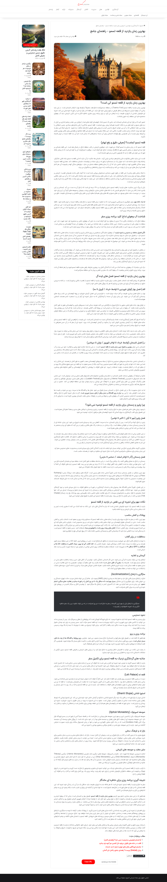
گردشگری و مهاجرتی (132, 26)
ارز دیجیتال (144, 15)
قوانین (107, 9)
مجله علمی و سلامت (116, 15)
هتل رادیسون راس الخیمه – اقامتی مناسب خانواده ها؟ (26, 250)
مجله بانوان (104, 15)
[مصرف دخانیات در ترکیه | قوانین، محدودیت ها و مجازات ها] (38, 194)
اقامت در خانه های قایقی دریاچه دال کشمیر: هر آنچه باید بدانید (120, 843)
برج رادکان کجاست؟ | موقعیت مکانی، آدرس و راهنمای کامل (27, 175)
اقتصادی (136, 15)
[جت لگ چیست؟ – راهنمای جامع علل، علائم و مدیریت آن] (38, 139)
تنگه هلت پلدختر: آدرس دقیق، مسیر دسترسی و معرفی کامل (35, 52)
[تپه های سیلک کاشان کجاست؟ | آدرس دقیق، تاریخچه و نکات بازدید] (38, 212)
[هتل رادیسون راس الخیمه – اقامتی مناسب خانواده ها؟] (38, 252)
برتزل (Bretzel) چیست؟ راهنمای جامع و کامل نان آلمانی (122, 850)
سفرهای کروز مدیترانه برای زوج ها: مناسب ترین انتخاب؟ (26, 156)
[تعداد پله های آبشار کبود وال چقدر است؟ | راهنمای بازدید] (38, 121)
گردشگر (79, 9)
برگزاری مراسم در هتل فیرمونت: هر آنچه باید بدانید (26, 68)
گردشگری (115, 9)
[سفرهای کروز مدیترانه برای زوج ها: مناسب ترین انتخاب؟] (38, 157)
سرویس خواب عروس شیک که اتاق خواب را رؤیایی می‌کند (34, 278)
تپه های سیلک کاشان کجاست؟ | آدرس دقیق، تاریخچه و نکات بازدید (27, 213)
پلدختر (51, 9)
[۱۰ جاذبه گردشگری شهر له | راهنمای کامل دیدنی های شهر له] (38, 104)
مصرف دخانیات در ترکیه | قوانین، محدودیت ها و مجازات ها (26, 194)
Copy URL (88, 861)
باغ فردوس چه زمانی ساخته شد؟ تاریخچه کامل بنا (26, 86)
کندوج (142, 26)
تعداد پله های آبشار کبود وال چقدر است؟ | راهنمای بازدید (26, 121)
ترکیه (63, 9)
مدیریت (93, 9)
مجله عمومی (128, 15)
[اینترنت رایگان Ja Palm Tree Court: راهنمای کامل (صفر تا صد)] (38, 232)
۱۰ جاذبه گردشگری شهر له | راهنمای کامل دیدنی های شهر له (26, 104)
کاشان (86, 9)
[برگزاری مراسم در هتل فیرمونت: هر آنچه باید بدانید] (38, 69)
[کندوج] (83, 3)
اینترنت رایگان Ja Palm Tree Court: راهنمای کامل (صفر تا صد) (27, 233)
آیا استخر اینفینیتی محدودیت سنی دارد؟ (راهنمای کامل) (122, 840)
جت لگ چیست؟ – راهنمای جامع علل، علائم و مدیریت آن (26, 139)
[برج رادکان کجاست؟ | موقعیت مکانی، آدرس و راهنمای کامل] (38, 174)
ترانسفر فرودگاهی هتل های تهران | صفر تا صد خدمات (123, 847)
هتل (100, 9)
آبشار (57, 9)
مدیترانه (71, 9)
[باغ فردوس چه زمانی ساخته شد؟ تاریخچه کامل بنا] (38, 86)
